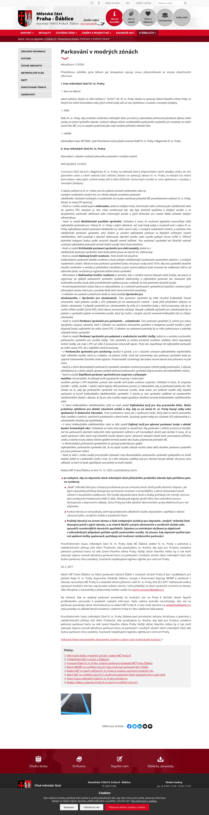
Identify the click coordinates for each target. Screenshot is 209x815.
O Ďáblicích (146, 32)
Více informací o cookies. (144, 800)
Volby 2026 (182, 17)
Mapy (24, 80)
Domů (21, 38)
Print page (150, 726)
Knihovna (79, 766)
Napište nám (120, 766)
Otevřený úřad (65, 32)
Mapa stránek (112, 3)
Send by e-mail (145, 726)
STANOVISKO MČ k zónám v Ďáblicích (88, 659)
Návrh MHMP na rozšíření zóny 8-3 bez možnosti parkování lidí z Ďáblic (108, 667)
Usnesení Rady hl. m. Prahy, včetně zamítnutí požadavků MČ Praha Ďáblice (110, 663)
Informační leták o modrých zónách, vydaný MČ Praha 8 (99, 655)
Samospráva (165, 20)
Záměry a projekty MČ (95, 32)
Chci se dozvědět (114, 20)
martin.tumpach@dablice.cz (148, 589)
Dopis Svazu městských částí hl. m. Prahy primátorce (97, 678)
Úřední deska (38, 766)
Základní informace (33, 51)
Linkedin (139, 726)
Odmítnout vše (91, 807)
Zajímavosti (28, 94)
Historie (26, 58)
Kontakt (26, 32)
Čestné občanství (31, 65)
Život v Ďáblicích (148, 20)
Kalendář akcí (125, 32)
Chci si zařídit (131, 20)
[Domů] (25, 18)
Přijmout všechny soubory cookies (127, 807)
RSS (128, 3)
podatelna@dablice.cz (178, 605)
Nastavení (69, 807)
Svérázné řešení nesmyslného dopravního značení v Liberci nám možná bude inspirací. (111, 639)
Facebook (98, 3)
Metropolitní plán (32, 72)
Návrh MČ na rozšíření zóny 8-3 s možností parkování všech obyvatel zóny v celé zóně (116, 674)
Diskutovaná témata (68, 38)
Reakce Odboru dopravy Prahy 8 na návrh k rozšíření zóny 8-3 (102, 682)
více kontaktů (88, 23)
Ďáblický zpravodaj (161, 766)
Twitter (134, 726)
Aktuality (45, 32)
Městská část (55, 16)
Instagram (91, 3)
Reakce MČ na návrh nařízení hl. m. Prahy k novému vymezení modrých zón (110, 671)
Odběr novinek (143, 3)
